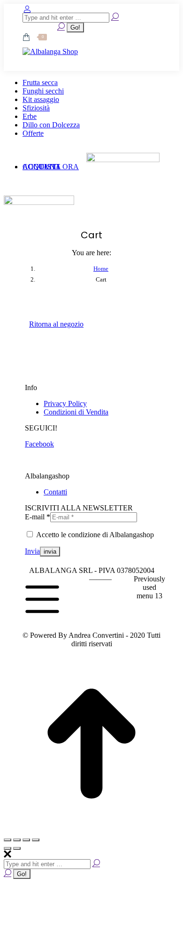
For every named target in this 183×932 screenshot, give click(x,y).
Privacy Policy (65, 403)
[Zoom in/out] (35, 839)
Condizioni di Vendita (76, 412)
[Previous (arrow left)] (7, 848)
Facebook (39, 444)
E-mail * (37, 517)
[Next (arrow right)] (17, 848)
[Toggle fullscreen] (26, 839)
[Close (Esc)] (7, 839)
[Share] (17, 839)
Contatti (55, 492)
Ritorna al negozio (56, 324)
